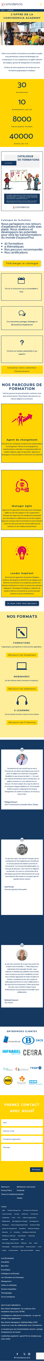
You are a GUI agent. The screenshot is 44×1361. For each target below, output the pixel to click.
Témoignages (6, 1293)
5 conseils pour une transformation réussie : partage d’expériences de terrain (22, 1331)
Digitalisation (6, 1221)
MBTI (22, 1239)
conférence (24, 1214)
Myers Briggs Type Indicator (10, 1243)
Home (3, 10)
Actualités (5, 1262)
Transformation (13, 1250)
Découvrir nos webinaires (22, 689)
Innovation (17, 1232)
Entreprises (5, 1225)
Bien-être (4, 1265)
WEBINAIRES (22, 676)
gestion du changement (9, 1228)
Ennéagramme (34, 1221)
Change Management (14, 1210)
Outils (36, 1243)
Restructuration (31, 1247)
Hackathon (22, 1228)
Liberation (5, 1239)
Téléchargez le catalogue (22, 263)
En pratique (5, 1269)
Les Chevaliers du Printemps (12, 1277)
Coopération (5, 1218)
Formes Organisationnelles (19, 1225)
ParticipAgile (6, 1247)
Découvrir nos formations (22, 655)
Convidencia (34, 1214)
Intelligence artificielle (29, 1232)
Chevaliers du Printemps (30, 1210)
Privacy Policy (6, 1190)
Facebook (20, 1190)
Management (14, 1239)
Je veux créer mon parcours (22, 603)
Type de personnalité (26, 1250)
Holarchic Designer (33, 1228)
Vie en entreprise (8, 1296)
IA (10, 1232)
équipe (38, 1250)
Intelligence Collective (9, 1236)
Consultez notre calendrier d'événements (22, 369)
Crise (18, 1218)
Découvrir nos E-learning (22, 722)
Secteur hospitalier (8, 1289)
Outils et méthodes (9, 1285)
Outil (30, 1243)
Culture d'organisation (29, 1218)
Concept (16, 1214)
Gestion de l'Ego (35, 1225)
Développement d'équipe (19, 1221)
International (22, 1236)
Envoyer (36, 1169)
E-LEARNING (22, 710)
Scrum (40, 1247)
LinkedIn (20, 1194)
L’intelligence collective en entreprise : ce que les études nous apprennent (21, 1317)
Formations (21, 643)
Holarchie (5, 1232)
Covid (13, 1218)
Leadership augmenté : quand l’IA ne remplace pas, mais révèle (21, 1337)
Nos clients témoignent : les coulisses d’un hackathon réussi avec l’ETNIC (18, 1310)
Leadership (31, 1236)
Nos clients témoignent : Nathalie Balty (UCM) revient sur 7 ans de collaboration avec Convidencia (21, 1324)
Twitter (19, 1198)
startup (4, 1250)
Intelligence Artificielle (10, 1273)
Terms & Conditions (9, 1194)
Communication (7, 1214)
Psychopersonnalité (18, 1247)
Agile (3, 1210)
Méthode (24, 1243)
